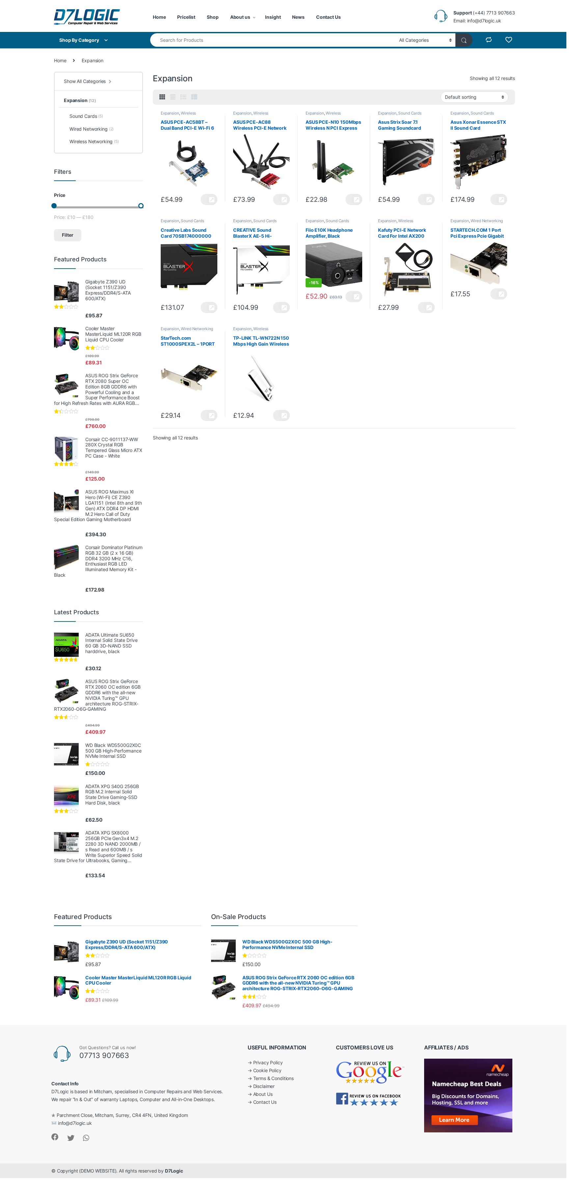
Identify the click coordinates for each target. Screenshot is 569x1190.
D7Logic (174, 1171)
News (298, 17)
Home (159, 17)
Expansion (170, 113)
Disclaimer (264, 1086)
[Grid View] (162, 97)
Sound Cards (409, 113)
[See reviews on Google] (370, 1071)
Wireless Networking (178, 115)
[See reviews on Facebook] (369, 1098)
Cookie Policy (267, 1070)
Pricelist (186, 17)
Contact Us (328, 17)
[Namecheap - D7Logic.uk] (468, 1095)
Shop (212, 17)
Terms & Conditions (273, 1078)
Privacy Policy (268, 1062)
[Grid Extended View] (173, 97)
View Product (209, 199)
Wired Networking (487, 220)
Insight (273, 17)
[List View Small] (194, 97)
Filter (67, 235)
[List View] (183, 97)
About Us (263, 1094)
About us (240, 17)
